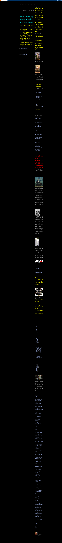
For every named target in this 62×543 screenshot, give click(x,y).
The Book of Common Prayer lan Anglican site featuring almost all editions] (38, 507)
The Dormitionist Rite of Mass (38, 118)
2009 (36, 369)
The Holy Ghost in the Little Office (38, 272)
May (36, 363)
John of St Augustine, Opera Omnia (38, 134)
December (37, 338)
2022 (36, 327)
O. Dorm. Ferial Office (37, 125)
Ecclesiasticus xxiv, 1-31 (37, 268)
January (37, 367)
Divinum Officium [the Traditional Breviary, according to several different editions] (38, 433)
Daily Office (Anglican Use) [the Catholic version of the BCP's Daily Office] (39, 429)
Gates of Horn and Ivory (37, 138)
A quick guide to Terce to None (39, 102)
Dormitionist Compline (37, 141)
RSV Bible (36, 497)
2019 (36, 330)
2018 (36, 331)
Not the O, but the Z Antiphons (38, 126)
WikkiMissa (36, 527)
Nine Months (36, 127)
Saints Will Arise (37, 101)
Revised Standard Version (37, 494)
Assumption (22, 48)
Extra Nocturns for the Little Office (38, 269)
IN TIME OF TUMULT (38, 351)
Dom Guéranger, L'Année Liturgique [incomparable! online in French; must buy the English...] (38, 435)
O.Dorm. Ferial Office (38, 348)
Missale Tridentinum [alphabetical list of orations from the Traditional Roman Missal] (39, 474)
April (36, 364)
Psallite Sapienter (31, 2)
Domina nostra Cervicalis (37, 146)
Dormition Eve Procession (37, 145)
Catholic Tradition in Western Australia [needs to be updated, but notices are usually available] (39, 423)
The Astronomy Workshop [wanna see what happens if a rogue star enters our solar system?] (39, 505)
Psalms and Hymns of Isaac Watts (38, 490)
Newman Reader (36, 481)
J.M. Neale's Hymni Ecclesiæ (38, 453)
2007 (36, 371)
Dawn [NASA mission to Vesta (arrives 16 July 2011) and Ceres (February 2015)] (38, 431)
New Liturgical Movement (38, 92)
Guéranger (25, 48)
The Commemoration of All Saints (38, 271)
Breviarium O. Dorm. (37, 148)
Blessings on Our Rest (37, 149)
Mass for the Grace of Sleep (38, 131)
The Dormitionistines (37, 117)
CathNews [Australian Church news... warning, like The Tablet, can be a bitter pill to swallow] (39, 419)
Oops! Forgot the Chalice (38, 350)
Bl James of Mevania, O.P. (39, 347)
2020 (36, 329)
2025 (36, 324)
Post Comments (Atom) (24, 54)
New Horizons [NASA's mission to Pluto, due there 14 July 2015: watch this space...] (38, 478)
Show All (42, 106)
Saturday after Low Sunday (38, 121)
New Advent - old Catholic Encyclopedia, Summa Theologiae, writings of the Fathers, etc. (39, 476)
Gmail (35, 440)
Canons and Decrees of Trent (38, 413)
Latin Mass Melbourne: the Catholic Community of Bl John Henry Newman (38, 461)
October (37, 340)
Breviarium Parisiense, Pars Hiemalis (39, 409)
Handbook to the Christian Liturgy (38, 444)
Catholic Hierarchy (37, 420)
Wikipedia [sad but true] (37, 526)
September (37, 341)
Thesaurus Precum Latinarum (38, 520)
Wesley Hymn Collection (37, 524)
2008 (36, 370)
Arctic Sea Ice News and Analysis (38, 399)
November (37, 339)
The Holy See (36, 509)
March (37, 365)
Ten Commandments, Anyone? (39, 352)
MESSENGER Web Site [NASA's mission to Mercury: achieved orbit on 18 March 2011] (39, 467)
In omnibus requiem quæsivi (39, 349)
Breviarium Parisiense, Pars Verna (38, 410)
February (37, 366)
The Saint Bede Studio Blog (39, 99)
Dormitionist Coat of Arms (37, 142)
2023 (36, 326)
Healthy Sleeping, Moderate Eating (38, 137)
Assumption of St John (37, 150)
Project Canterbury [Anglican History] (39, 489)
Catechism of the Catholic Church (38, 417)
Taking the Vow (36, 119)
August (37, 342)
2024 (36, 325)
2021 (36, 328)
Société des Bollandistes (37, 501)
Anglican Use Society (37, 398)
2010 (36, 368)
